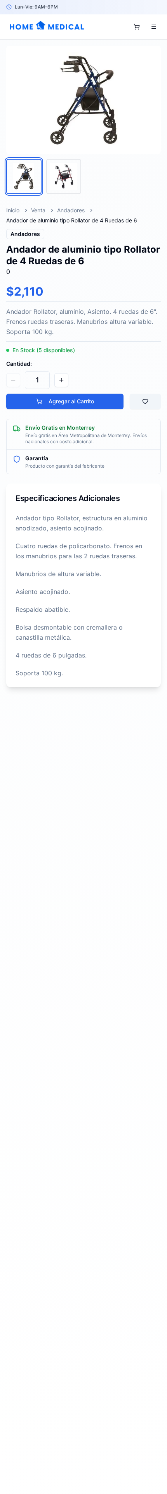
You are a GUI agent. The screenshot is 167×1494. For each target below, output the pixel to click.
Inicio (12, 210)
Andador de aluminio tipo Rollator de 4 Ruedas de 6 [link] (71, 220)
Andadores (71, 210)
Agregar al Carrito (71, 401)
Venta (38, 210)
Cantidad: (19, 363)
